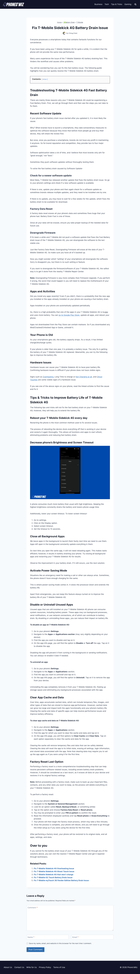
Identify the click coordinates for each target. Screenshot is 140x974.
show (45, 79)
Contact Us (19, 967)
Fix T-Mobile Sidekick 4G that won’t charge (53, 874)
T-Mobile (79, 22)
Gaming (127, 4)
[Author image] (64, 33)
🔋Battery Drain (69, 22)
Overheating (48, 377)
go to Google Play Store (69, 315)
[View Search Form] (135, 4)
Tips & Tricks (116, 4)
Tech (107, 4)
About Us (8, 967)
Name (31, 937)
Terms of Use (59, 967)
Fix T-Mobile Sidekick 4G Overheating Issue (54, 868)
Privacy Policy (45, 967)
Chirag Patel (73, 33)
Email (75, 937)
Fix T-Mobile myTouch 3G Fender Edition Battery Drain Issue (61, 880)
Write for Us (31, 967)
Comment (33, 908)
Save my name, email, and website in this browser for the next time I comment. (60, 943)
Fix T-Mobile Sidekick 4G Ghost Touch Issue (54, 871)
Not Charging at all (84, 377)
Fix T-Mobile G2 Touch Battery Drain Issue (53, 877)
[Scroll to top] (134, 962)
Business (98, 4)
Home (59, 22)
